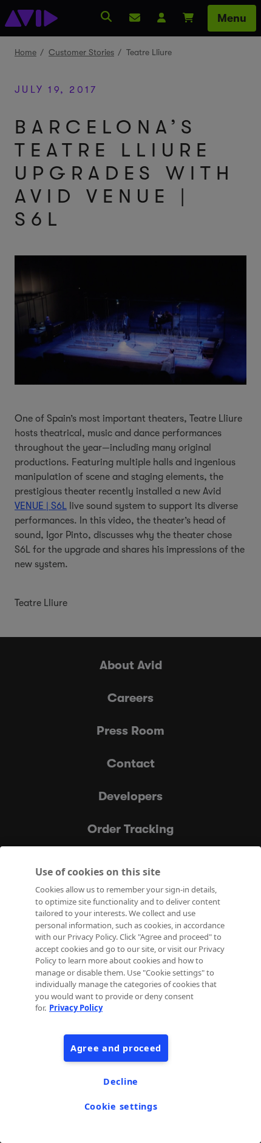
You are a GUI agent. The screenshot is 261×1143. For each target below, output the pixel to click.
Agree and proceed (115, 1048)
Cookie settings (121, 1106)
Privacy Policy (76, 1007)
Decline (120, 1081)
